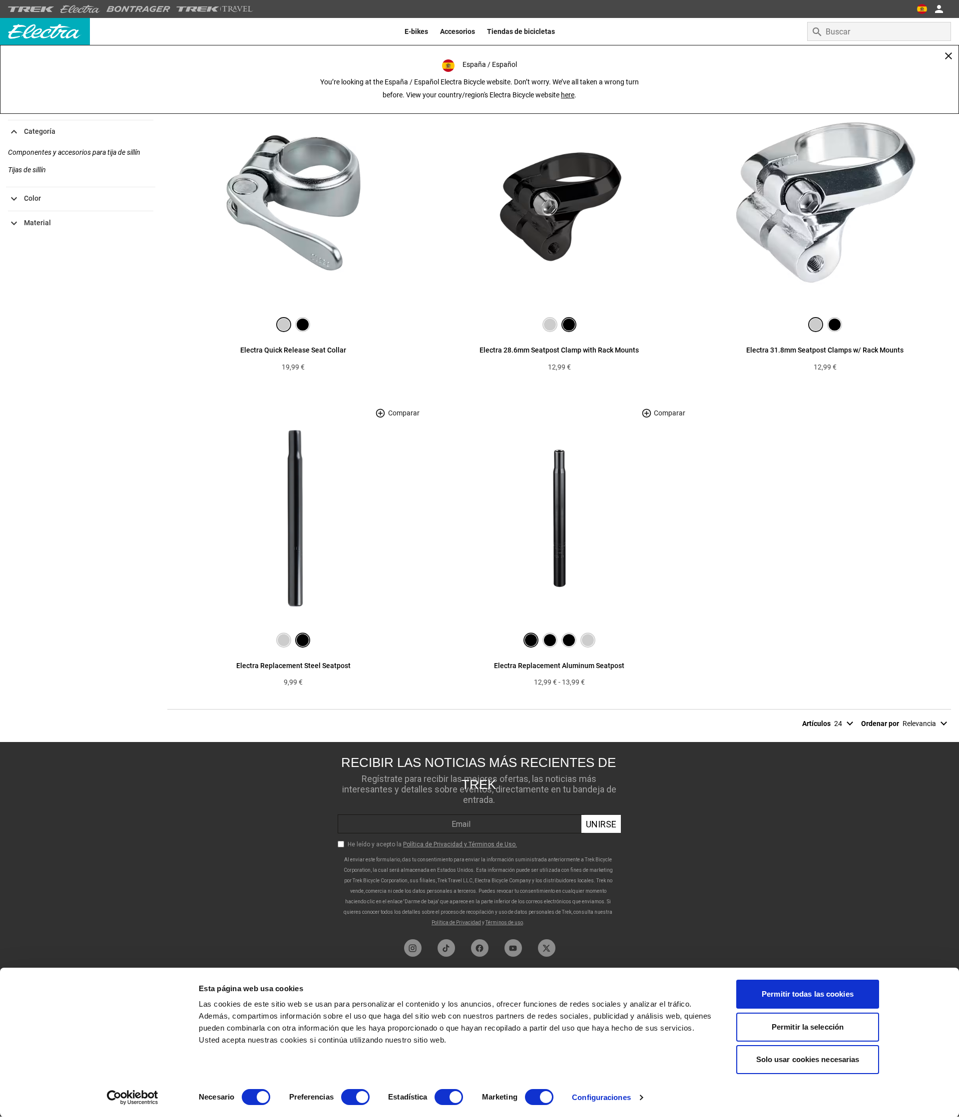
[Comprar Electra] (80, 9)
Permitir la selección (808, 1027)
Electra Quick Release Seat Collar (293, 350)
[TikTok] (446, 948)
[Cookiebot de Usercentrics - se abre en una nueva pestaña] (132, 1097)
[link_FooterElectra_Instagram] (413, 948)
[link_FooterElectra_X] (546, 948)
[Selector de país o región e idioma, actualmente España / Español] (922, 9)
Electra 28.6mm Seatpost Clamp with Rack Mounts (559, 350)
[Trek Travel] (214, 9)
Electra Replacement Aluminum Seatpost (559, 666)
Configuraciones (601, 1097)
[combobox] (879, 31)
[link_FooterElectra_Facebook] (479, 948)
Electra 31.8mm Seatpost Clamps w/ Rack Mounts (825, 350)
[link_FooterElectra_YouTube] (513, 948)
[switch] (355, 1097)
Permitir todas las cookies (808, 994)
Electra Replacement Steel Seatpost (293, 666)
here (567, 95)
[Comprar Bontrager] (138, 9)
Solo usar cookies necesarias (808, 1059)
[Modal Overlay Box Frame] (479, 838)
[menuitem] (416, 31)
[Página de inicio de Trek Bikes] (31, 9)
